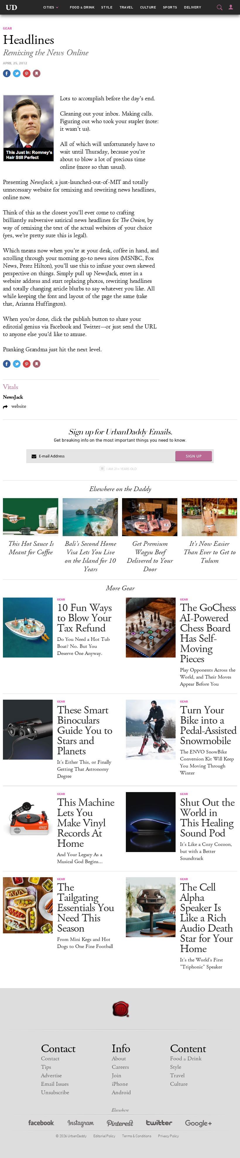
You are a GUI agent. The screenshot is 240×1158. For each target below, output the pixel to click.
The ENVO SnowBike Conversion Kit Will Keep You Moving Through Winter (207, 763)
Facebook (41, 1124)
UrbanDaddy (11, 7)
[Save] (36, 73)
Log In (231, 7)
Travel (126, 7)
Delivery (192, 7)
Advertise (51, 1076)
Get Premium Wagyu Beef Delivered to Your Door (150, 556)
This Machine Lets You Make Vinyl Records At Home (85, 823)
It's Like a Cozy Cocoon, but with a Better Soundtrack (206, 851)
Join (116, 1076)
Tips (46, 1067)
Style (106, 7)
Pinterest (120, 1124)
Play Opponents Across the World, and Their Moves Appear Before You (207, 677)
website (18, 406)
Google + (198, 1124)
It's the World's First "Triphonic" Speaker (201, 963)
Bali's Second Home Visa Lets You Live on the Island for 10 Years (90, 556)
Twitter (159, 1124)
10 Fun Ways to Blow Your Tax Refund (84, 618)
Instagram (81, 1124)
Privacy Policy (168, 1135)
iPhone (120, 1084)
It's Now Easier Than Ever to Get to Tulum (209, 552)
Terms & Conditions (136, 1135)
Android (121, 1093)
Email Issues (54, 1084)
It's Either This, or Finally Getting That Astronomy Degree (84, 769)
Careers (120, 1067)
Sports (170, 7)
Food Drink (82, 7)
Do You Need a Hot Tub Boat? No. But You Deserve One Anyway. (83, 646)
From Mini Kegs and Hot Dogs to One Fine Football (85, 943)
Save (26, 73)
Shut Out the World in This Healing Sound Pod (207, 818)
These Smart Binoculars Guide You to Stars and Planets (84, 730)
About (119, 1059)
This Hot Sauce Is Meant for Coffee (31, 548)
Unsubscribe (55, 1093)
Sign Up (194, 456)
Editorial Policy (104, 1135)
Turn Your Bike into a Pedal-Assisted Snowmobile (208, 725)
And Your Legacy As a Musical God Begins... (80, 858)
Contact (50, 1059)
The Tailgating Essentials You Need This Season (85, 908)
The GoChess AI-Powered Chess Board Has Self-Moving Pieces (208, 633)
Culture (148, 7)
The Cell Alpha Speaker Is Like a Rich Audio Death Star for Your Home (206, 918)
